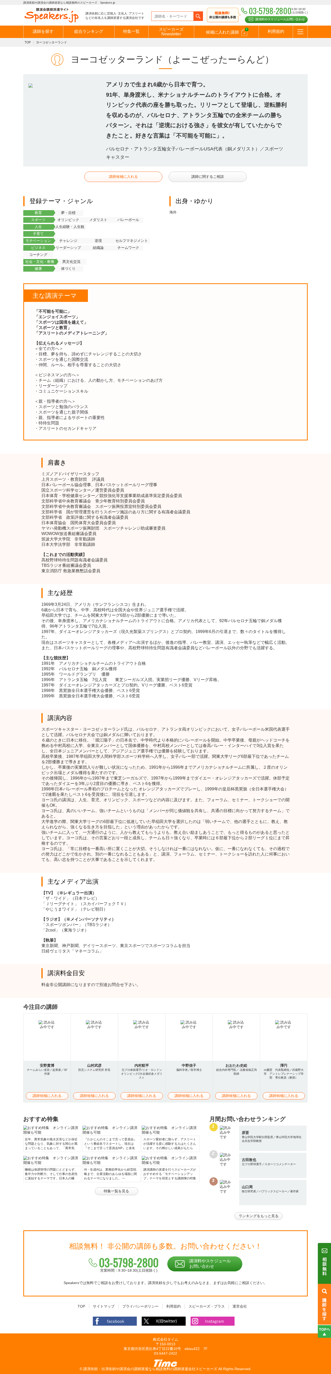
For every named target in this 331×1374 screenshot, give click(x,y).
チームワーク (128, 248)
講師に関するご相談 (207, 176)
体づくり (68, 268)
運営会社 (239, 1306)
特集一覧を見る (116, 1191)
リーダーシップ (68, 248)
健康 (38, 268)
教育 (38, 213)
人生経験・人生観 (69, 227)
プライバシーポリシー (140, 1306)
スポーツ (38, 220)
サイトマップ (104, 1306)
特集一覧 (131, 31)
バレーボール (128, 220)
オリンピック (68, 220)
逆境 (98, 241)
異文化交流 (71, 261)
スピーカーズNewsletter (171, 31)
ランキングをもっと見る (259, 1216)
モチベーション (38, 241)
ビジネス (38, 248)
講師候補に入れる (123, 176)
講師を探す (43, 31)
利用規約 (276, 31)
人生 (38, 227)
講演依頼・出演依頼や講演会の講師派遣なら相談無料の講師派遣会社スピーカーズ (150, 1369)
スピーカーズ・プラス (207, 1306)
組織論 (98, 248)
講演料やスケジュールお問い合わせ (280, 19)
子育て (38, 234)
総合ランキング (88, 31)
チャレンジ (68, 241)
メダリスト (98, 220)
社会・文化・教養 (39, 261)
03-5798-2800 (129, 1262)
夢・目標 (68, 213)
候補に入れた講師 (226, 31)
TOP (28, 42)
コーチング (38, 255)
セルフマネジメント (131, 241)
